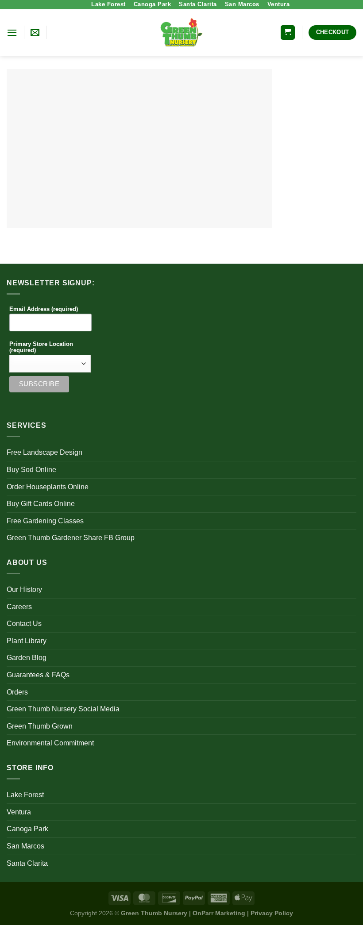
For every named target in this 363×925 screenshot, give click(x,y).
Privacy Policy (272, 913)
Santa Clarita (198, 4)
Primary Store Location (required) (41, 347)
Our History (24, 589)
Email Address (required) (43, 309)
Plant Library (26, 641)
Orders (17, 692)
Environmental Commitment (50, 743)
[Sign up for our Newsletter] (35, 32)
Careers (19, 606)
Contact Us (24, 623)
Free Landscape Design (44, 452)
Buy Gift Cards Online (41, 503)
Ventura (278, 4)
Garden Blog (26, 657)
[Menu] (12, 32)
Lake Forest (108, 4)
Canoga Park (152, 4)
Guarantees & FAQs (38, 675)
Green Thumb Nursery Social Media (63, 709)
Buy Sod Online (31, 469)
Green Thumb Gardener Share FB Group (71, 537)
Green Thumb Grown (40, 726)
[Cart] (288, 32)
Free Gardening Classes (45, 521)
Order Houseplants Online (48, 487)
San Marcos (242, 4)
